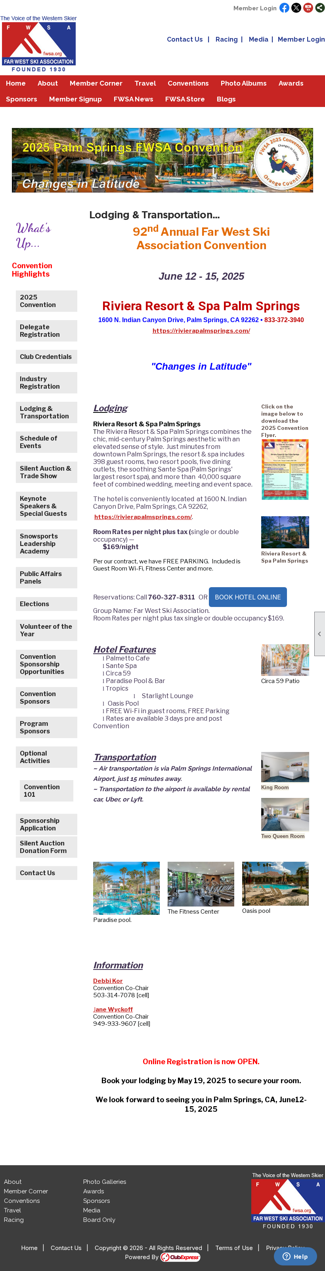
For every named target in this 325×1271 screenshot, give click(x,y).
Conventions (188, 83)
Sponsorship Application (39, 824)
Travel (12, 1210)
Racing (227, 39)
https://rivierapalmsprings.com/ (201, 330)
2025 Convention (38, 301)
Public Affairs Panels (41, 577)
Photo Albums (244, 83)
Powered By (142, 1257)
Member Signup (75, 99)
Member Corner (26, 1191)
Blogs (226, 99)
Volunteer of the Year (46, 630)
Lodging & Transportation (44, 412)
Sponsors (21, 99)
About (12, 1181)
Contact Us (185, 39)
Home (16, 83)
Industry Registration (40, 382)
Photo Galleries (104, 1181)
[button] (48, 83)
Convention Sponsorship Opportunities (42, 664)
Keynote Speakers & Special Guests (43, 506)
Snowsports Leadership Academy (39, 543)
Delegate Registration (40, 330)
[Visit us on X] (296, 8)
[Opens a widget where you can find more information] (295, 1257)
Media (258, 39)
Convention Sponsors (38, 697)
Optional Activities (35, 757)
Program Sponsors (35, 727)
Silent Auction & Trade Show (45, 472)
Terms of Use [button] (234, 1248)
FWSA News (133, 99)
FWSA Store (185, 99)
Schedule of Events (38, 442)
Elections (34, 604)
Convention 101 (42, 790)
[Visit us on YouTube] (308, 8)
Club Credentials (46, 357)
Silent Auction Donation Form (43, 847)
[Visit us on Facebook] (284, 8)
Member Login (255, 8)
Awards (93, 1191)
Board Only (99, 1219)
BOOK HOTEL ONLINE (248, 597)
